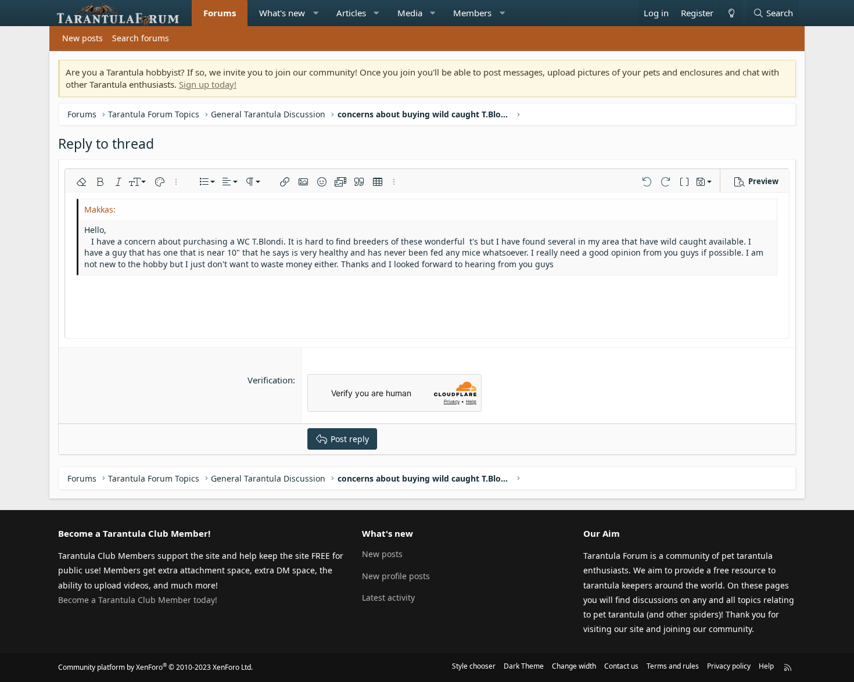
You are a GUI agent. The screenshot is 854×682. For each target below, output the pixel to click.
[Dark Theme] (730, 13)
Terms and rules (673, 666)
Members (472, 13)
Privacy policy (729, 666)
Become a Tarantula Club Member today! (137, 599)
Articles (351, 13)
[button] (316, 13)
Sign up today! (207, 84)
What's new (282, 13)
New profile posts (396, 576)
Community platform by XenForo (155, 667)
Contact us (621, 666)
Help (766, 666)
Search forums (140, 38)
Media (409, 13)
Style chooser (474, 666)
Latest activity (388, 597)
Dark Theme (524, 666)
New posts (82, 38)
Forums (219, 13)
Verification (270, 380)
